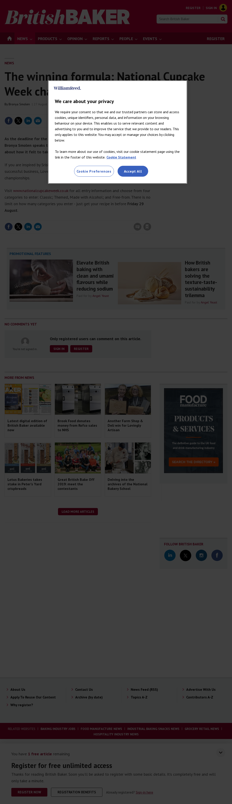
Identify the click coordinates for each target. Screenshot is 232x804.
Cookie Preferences (94, 171)
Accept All (133, 171)
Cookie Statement (121, 157)
